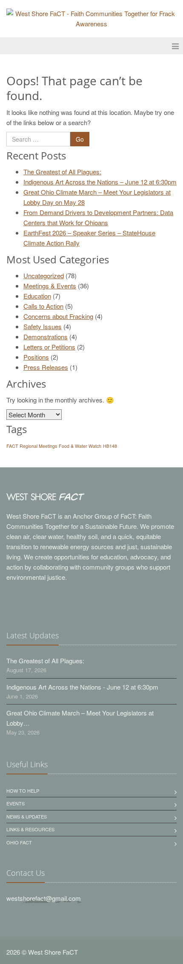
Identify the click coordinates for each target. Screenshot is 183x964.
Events (15, 803)
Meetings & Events (49, 285)
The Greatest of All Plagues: (62, 171)
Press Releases (45, 367)
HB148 (110, 446)
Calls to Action (43, 306)
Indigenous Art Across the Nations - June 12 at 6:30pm (82, 686)
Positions (36, 356)
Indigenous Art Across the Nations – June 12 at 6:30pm (100, 181)
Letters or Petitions (49, 346)
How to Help (22, 790)
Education (37, 295)
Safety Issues (42, 326)
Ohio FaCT (19, 842)
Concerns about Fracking (58, 316)
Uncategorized (43, 275)
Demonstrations (45, 336)
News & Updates (26, 816)
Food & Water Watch (80, 446)
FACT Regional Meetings (31, 446)
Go (80, 139)
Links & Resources (30, 829)
